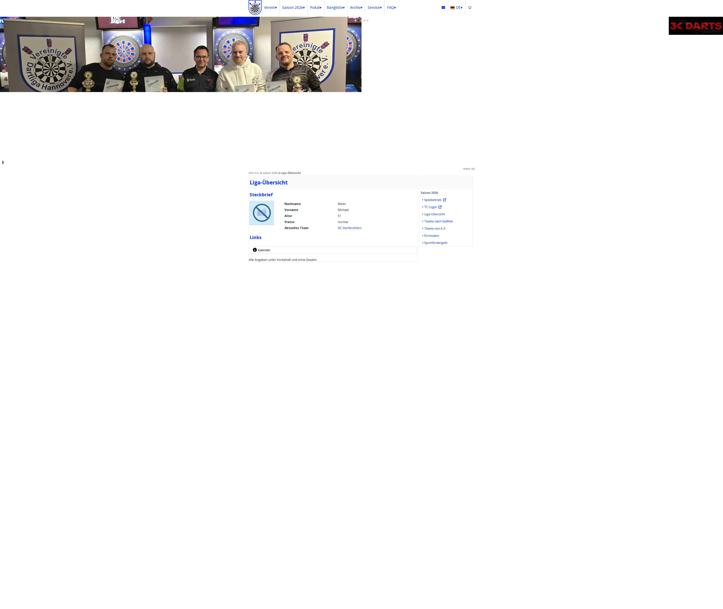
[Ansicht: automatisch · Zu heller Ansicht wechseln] (470, 7)
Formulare (431, 236)
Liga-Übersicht (291, 173)
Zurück (5, 95)
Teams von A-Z (434, 228)
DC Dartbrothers (350, 228)
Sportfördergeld (435, 243)
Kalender (264, 250)
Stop (3, 162)
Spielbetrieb (432, 200)
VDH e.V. (254, 173)
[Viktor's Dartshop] (696, 34)
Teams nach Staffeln (438, 221)
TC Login (430, 207)
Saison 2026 (270, 173)
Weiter (718, 95)
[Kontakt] (443, 7)
